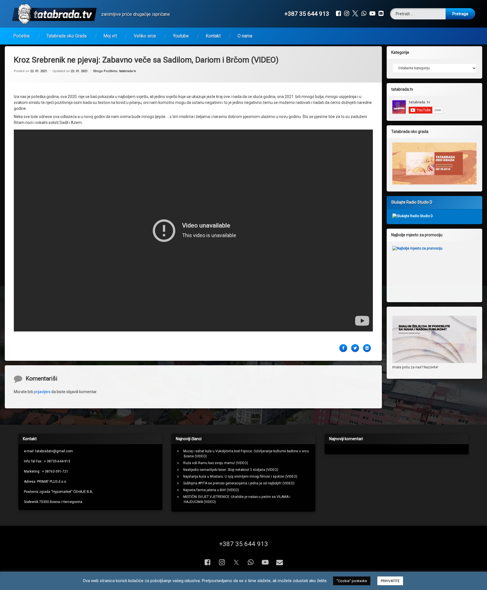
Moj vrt (110, 36)
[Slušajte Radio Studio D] (412, 216)
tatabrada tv (127, 71)
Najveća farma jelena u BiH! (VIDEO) (211, 490)
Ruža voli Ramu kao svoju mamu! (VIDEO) (215, 463)
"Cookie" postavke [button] (352, 581)
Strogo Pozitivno (105, 71)
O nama (245, 36)
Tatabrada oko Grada (67, 36)
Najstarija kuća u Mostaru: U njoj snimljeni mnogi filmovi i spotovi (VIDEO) (240, 476)
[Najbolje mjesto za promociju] (434, 269)
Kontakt (213, 36)
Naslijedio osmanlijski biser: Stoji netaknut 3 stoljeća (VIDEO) (230, 470)
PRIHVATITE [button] (390, 581)
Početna (21, 36)
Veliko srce (145, 36)
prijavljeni (42, 391)
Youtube (181, 36)
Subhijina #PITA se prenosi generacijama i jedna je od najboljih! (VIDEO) (239, 483)
